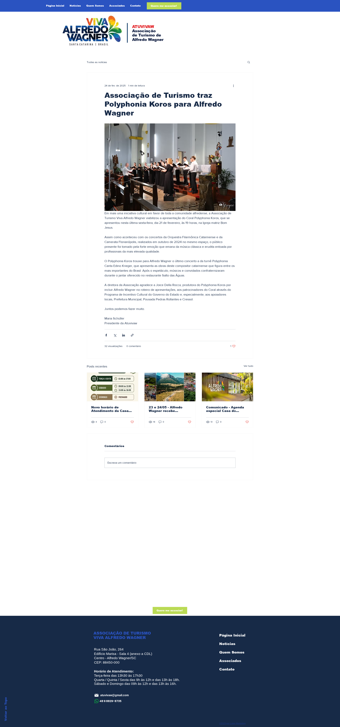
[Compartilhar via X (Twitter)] (115, 335)
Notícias (227, 644)
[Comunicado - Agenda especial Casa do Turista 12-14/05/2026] (227, 387)
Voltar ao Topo (5, 709)
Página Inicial (232, 635)
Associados (230, 661)
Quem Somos (231, 652)
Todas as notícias (97, 62)
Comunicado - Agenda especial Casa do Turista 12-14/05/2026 (225, 409)
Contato (226, 669)
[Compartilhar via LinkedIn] (123, 335)
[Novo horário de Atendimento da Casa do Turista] (112, 387)
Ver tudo (248, 365)
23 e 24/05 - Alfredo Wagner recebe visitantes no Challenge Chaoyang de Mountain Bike (169, 409)
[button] (248, 62)
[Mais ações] (233, 85)
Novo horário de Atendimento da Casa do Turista (110, 409)
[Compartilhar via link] (132, 335)
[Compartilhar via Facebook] (106, 335)
